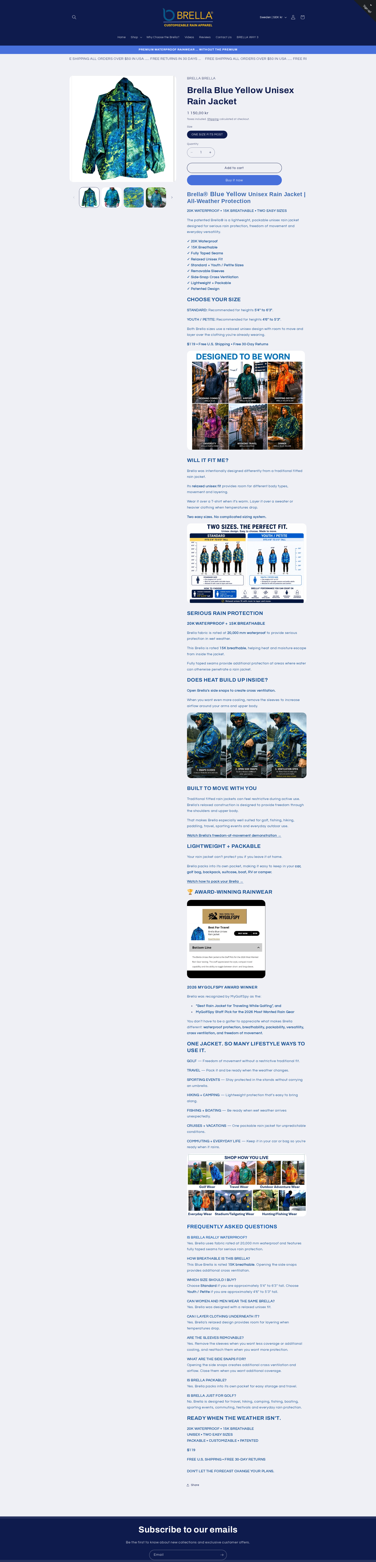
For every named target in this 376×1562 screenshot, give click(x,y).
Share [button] (195, 1485)
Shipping (213, 119)
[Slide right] (172, 197)
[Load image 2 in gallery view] (111, 197)
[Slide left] (74, 197)
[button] (74, 17)
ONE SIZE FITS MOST (207, 134)
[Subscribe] (222, 1555)
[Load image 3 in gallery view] (134, 197)
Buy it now (234, 180)
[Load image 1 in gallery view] (89, 197)
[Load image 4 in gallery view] (156, 197)
